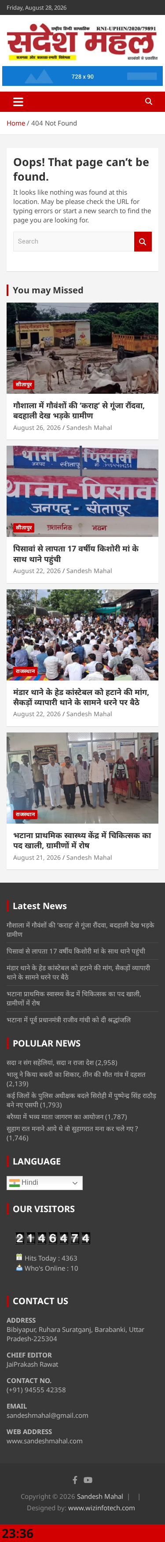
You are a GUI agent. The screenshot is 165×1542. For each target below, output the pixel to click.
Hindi (29, 1183)
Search (143, 241)
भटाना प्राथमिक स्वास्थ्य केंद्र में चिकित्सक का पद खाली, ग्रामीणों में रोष (82, 840)
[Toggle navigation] (18, 102)
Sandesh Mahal (89, 427)
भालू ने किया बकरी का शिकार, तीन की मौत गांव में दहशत (76, 1074)
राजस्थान (25, 671)
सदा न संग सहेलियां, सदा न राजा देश (50, 1062)
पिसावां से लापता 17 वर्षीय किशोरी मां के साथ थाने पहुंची (76, 553)
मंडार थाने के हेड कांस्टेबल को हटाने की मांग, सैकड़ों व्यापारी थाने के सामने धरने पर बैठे (81, 697)
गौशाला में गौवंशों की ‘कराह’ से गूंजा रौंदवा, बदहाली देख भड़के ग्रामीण (79, 410)
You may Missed (48, 290)
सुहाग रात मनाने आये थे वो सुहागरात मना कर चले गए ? (72, 1128)
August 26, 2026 (37, 427)
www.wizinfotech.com (101, 1507)
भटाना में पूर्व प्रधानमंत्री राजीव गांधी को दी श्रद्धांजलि (69, 1019)
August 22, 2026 (37, 570)
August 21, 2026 (37, 857)
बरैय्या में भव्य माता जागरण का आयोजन (55, 1116)
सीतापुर (24, 384)
